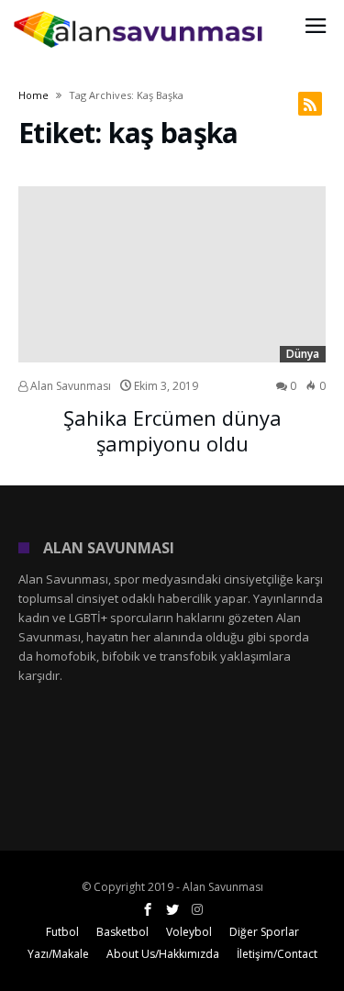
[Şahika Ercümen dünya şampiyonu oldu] (172, 274)
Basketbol (122, 932)
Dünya (302, 354)
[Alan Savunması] (139, 11)
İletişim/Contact (277, 954)
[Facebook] (148, 909)
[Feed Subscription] (310, 104)
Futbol (62, 932)
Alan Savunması (69, 386)
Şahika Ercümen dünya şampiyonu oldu (172, 430)
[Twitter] (172, 909)
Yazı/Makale (58, 954)
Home (33, 95)
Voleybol (189, 932)
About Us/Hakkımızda (162, 954)
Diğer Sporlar (264, 932)
